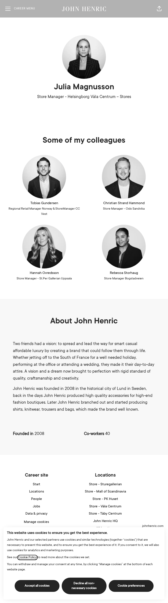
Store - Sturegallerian (105, 484)
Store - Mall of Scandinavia (105, 492)
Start (36, 484)
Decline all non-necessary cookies (84, 586)
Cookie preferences (131, 586)
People (36, 499)
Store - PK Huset (105, 499)
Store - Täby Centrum (105, 514)
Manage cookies (36, 522)
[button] (159, 9)
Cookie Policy (27, 557)
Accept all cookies (37, 586)
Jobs (36, 506)
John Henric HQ (105, 521)
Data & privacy (36, 514)
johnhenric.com (153, 526)
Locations (36, 492)
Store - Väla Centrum (105, 506)
